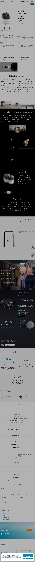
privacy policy (5, 556)
